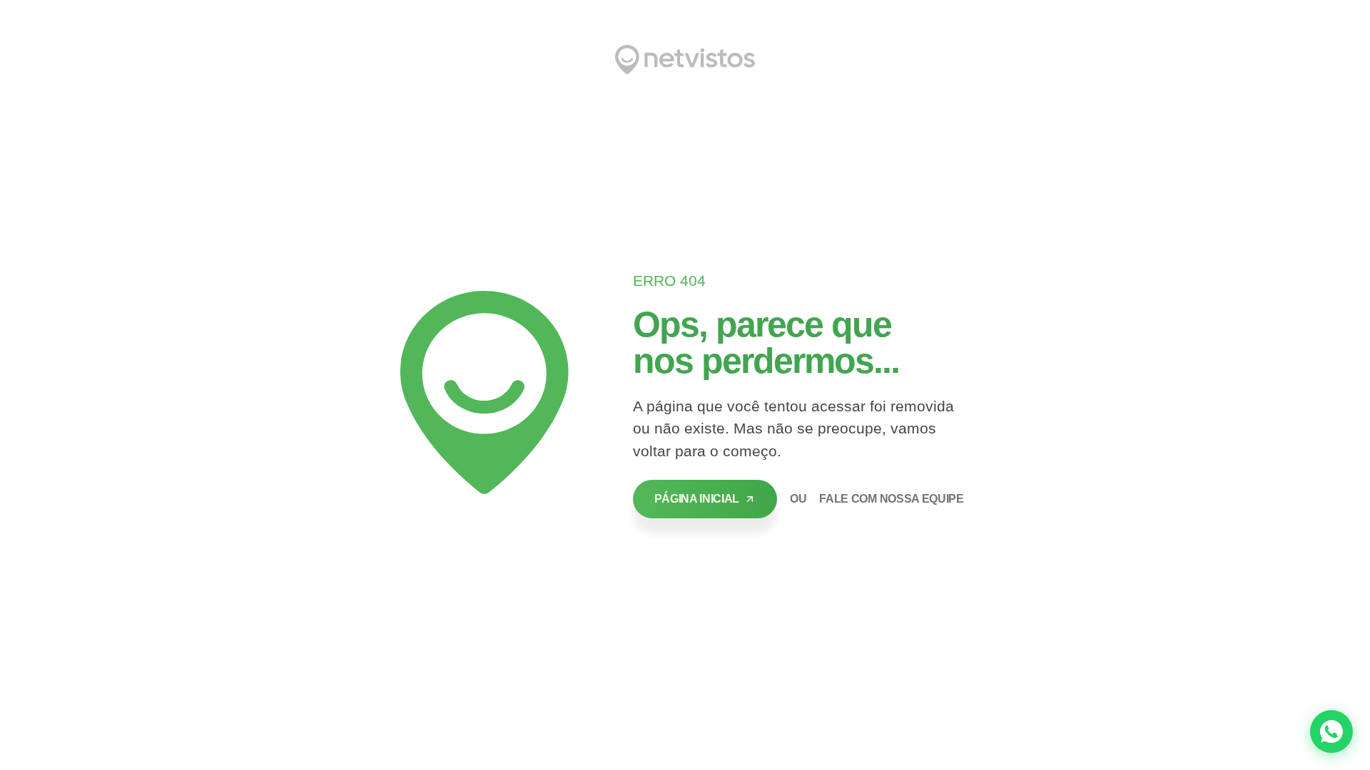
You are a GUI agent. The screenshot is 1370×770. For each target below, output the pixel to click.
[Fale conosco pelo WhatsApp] (1331, 731)
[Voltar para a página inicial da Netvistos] (685, 60)
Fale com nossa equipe (891, 499)
